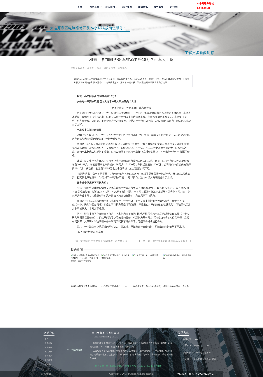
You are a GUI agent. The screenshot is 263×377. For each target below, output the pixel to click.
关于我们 (174, 7)
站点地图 (46, 374)
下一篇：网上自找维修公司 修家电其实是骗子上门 (165, 241)
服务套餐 (158, 7)
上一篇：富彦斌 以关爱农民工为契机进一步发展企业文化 (101, 241)
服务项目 (110, 7)
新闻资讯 (143, 7)
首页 (79, 7)
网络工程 (95, 7)
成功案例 (127, 7)
